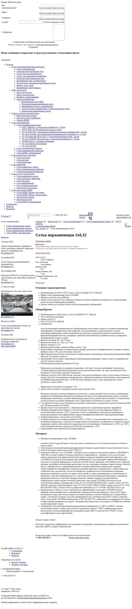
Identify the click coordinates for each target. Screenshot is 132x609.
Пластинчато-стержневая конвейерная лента (36, 83)
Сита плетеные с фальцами (28, 178)
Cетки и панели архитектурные (25, 113)
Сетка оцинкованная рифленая (30, 169)
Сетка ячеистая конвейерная (28, 74)
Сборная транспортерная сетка (30, 71)
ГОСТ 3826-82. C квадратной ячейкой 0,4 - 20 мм (43, 127)
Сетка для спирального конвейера (31, 76)
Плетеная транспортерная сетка (30, 78)
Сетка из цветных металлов (23, 155)
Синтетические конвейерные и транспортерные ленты (46, 109)
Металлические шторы (26, 116)
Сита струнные (23, 181)
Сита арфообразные (25, 183)
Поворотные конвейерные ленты (36, 111)
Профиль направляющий (27, 97)
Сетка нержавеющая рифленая (29, 151)
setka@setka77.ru (124, 217)
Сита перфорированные (27, 185)
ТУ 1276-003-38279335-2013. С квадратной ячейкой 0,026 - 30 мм (50, 137)
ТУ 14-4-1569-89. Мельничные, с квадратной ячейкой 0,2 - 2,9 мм (50, 139)
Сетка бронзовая (23, 162)
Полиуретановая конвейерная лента (37, 104)
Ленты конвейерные (25, 99)
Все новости (6, 346)
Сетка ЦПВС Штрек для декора (30, 192)
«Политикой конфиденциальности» (47, 45)
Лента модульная (18, 90)
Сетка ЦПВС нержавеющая (28, 153)
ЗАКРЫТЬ (5, 60)
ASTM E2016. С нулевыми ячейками (38, 141)
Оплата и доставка (19, 564)
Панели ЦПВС (23, 120)
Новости (10, 206)
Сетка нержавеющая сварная (29, 148)
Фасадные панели (24, 199)
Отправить (33, 47)
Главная (39, 221)
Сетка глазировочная (25, 69)
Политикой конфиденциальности (32, 598)
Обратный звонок (83, 216)
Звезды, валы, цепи (25, 85)
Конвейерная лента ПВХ (33, 102)
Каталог (9, 64)
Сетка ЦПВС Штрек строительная (31, 195)
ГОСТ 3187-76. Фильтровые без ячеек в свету (42, 130)
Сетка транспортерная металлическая (27, 67)
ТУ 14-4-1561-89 (29, 146)
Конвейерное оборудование (28, 88)
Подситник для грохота (26, 188)
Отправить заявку (43, 241)
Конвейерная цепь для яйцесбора (31, 81)
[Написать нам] (90, 215)
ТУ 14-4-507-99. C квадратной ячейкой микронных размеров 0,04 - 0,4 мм (54, 132)
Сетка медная (22, 160)
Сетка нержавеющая (20, 123)
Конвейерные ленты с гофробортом (37, 106)
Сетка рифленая (18, 165)
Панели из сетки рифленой (28, 118)
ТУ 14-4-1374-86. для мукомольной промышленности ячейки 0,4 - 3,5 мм (54, 134)
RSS (14, 346)
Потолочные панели (25, 197)
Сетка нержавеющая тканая (28, 125)
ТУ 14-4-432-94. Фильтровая (34, 144)
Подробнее (6, 253)
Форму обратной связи (79, 538)
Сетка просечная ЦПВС (21, 190)
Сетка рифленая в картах (27, 167)
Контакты (10, 209)
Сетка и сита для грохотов (22, 174)
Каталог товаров (18, 562)
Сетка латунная (23, 158)
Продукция (53, 221)
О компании (11, 204)
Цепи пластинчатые (25, 95)
